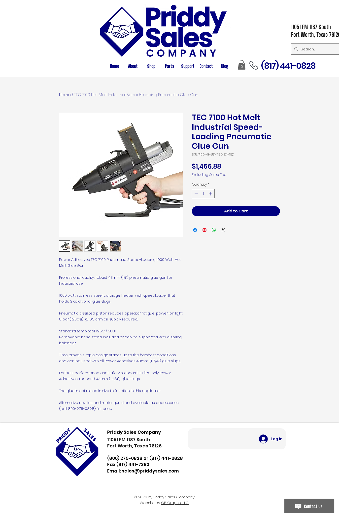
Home (65, 95)
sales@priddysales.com (150, 471)
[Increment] (211, 193)
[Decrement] (196, 193)
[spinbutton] (203, 193)
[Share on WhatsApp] (214, 230)
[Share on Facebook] (195, 230)
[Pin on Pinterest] (204, 230)
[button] (169, 66)
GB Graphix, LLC (175, 502)
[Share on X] (223, 230)
